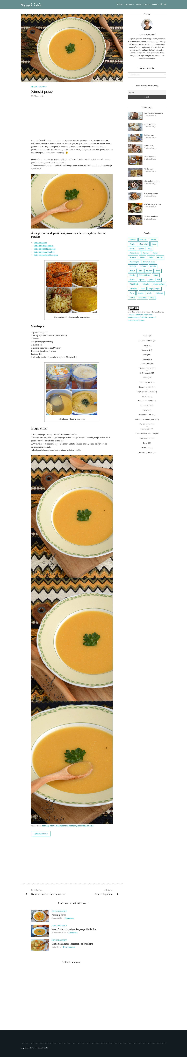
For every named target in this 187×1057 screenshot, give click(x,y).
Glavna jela (145, 363)
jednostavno (135, 253)
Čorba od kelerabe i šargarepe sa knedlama (72, 943)
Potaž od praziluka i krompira (46, 255)
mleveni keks (144, 275)
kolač (151, 257)
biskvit (153, 239)
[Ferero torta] (135, 148)
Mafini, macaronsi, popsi (145, 419)
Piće (145, 355)
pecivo (133, 280)
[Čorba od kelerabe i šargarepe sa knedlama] (40, 945)
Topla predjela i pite (145, 392)
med (158, 271)
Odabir (145, 345)
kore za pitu (135, 262)
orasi (156, 275)
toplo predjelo (88, 826)
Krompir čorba (59, 914)
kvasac (143, 266)
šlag (152, 297)
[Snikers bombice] (135, 220)
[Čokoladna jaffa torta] (135, 208)
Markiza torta (149, 156)
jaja (150, 248)
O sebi (138, 4)
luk (58, 826)
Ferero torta (149, 146)
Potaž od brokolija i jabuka (44, 249)
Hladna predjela (145, 368)
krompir (133, 266)
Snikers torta (149, 135)
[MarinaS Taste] (31, 5)
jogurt (146, 253)
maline (149, 271)
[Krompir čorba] (40, 916)
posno (63, 826)
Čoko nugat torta (151, 193)
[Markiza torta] (135, 160)
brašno (133, 244)
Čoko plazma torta (151, 181)
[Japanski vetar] (135, 127)
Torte (145, 443)
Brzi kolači (145, 405)
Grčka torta (148, 169)
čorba (53, 826)
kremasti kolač (149, 262)
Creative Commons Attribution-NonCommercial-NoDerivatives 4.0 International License (142, 317)
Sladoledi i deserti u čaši (145, 434)
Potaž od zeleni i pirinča (43, 246)
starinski (134, 289)
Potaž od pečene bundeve (44, 252)
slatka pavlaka (159, 284)
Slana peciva (145, 382)
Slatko (144, 396)
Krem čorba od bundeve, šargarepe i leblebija (74, 929)
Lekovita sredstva (146, 341)
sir (159, 280)
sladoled (146, 284)
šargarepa (77, 826)
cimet (133, 248)
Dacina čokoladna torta (153, 113)
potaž (69, 826)
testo (143, 289)
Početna (120, 4)
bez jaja (143, 239)
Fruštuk (146, 336)
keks (143, 257)
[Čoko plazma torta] (135, 185)
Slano (144, 359)
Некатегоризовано (145, 452)
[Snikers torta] (135, 138)
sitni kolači (135, 284)
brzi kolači (144, 244)
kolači (160, 257)
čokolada (159, 293)
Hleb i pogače (145, 373)
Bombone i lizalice (145, 401)
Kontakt (155, 4)
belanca (133, 239)
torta (132, 293)
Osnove (145, 350)
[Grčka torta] (135, 172)
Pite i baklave (145, 424)
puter (151, 280)
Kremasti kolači (145, 415)
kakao (155, 253)
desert (142, 248)
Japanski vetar (150, 124)
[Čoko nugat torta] (135, 196)
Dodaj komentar (42, 834)
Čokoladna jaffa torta (152, 204)
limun (133, 271)
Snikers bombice (151, 217)
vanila (141, 293)
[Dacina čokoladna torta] (135, 116)
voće (150, 293)
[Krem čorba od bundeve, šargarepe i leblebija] (40, 930)
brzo (154, 244)
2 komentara (69, 918)
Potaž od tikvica (40, 243)
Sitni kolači (145, 429)
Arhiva (146, 4)
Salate (145, 378)
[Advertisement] (72, 120)
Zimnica (145, 448)
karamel (133, 257)
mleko (133, 275)
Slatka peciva (145, 438)
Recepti (129, 4)
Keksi (145, 410)
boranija (46, 826)
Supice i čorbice (39, 87)
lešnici (153, 266)
